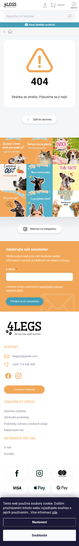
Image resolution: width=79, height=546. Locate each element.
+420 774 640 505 (23, 364)
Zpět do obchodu (42, 119)
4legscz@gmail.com (24, 356)
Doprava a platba (15, 411)
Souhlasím (39, 535)
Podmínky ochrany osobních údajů (25, 423)
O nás (7, 447)
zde (54, 512)
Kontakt (9, 453)
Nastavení (39, 522)
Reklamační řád (13, 430)
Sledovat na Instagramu (43, 229)
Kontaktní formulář (24, 389)
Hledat (69, 16)
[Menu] (74, 5)
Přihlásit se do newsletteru (24, 301)
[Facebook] (7, 375)
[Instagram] (17, 375)
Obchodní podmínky (16, 417)
